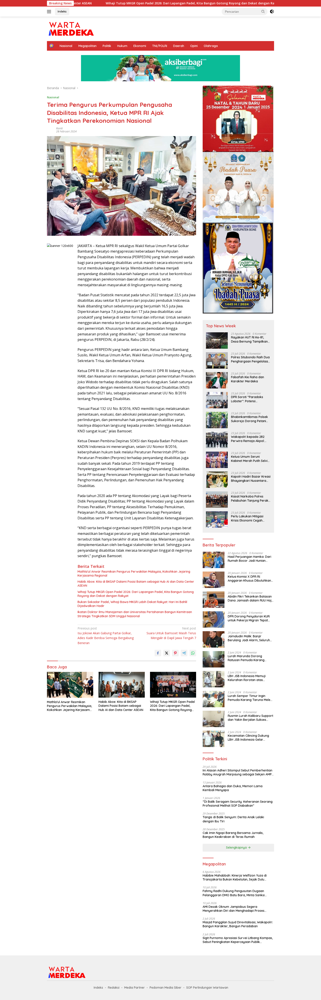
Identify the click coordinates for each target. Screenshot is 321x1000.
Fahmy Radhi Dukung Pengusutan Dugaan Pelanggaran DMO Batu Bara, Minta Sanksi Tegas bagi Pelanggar (234, 893)
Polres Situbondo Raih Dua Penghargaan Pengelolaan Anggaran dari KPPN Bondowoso (250, 359)
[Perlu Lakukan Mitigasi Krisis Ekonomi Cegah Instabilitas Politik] (217, 519)
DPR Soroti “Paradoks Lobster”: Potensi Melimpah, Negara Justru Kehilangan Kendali (249, 399)
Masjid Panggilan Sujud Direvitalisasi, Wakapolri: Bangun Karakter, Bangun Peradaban (238, 924)
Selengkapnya (237, 847)
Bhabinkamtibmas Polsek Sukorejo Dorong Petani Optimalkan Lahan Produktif (249, 419)
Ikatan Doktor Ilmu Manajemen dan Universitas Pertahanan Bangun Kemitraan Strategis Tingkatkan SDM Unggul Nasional (135, 614)
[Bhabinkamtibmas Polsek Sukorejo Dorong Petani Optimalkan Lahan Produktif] (217, 420)
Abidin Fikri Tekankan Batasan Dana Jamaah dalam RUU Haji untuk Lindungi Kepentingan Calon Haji (250, 598)
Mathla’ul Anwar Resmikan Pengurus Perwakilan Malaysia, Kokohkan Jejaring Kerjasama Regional (134, 573)
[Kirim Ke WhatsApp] (193, 653)
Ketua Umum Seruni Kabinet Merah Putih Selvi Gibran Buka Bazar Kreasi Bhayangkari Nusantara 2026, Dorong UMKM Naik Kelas (250, 459)
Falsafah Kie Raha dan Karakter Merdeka (247, 379)
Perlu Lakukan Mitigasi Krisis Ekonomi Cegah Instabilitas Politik (247, 518)
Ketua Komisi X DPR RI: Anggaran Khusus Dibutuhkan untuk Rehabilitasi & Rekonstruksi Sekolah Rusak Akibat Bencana (249, 578)
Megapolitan (87, 46)
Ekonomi (139, 46)
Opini (194, 46)
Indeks (62, 11)
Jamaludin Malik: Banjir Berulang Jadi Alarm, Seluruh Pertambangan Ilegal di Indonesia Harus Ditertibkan (249, 638)
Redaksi (113, 988)
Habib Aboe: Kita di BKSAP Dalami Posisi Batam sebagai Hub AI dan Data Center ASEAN (136, 584)
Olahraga (211, 46)
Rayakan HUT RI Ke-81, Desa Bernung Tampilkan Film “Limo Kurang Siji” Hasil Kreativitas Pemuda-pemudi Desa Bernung (250, 339)
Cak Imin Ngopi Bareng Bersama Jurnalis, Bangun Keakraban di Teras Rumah (233, 835)
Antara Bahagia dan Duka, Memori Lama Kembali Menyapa (232, 788)
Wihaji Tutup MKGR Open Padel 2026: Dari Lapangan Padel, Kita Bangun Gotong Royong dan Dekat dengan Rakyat (145, 3)
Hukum (122, 46)
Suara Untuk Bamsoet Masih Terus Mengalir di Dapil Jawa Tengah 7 (171, 633)
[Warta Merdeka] (71, 28)
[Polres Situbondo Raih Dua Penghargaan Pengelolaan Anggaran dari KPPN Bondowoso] (217, 360)
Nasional (66, 46)
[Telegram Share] (184, 653)
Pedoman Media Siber (165, 988)
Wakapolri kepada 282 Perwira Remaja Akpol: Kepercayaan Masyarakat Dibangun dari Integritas (250, 439)
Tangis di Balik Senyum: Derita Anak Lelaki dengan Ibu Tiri (233, 819)
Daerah (178, 46)
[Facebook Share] (158, 653)
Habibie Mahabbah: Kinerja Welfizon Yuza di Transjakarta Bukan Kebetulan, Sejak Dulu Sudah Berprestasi (235, 877)
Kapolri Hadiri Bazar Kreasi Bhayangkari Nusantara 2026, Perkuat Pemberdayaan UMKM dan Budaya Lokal (251, 478)
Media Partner (134, 988)
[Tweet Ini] (166, 653)
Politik (107, 46)
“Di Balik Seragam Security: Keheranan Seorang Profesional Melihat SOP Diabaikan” (238, 804)
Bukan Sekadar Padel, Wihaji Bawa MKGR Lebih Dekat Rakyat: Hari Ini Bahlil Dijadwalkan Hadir (132, 604)
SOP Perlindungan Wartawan (207, 988)
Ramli (59, 128)
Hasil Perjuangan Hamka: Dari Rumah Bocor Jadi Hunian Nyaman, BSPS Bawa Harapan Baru (250, 559)
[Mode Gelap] (272, 11)
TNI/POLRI (159, 46)
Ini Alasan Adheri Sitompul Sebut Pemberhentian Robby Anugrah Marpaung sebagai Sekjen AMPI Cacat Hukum (237, 772)
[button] (263, 11)
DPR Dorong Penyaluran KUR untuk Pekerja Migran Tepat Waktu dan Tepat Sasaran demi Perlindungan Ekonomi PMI (249, 618)
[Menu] (50, 11)
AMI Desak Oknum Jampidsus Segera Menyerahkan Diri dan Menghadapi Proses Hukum (233, 909)
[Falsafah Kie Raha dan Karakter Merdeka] (217, 380)
